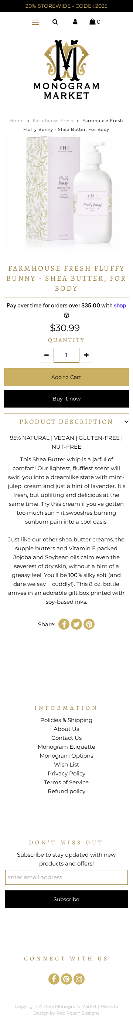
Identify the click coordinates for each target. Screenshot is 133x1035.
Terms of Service (66, 782)
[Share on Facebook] (63, 624)
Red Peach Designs (78, 1013)
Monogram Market (76, 1006)
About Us (66, 728)
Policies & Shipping (66, 719)
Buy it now (66, 398)
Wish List (66, 764)
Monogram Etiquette (66, 746)
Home (17, 120)
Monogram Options (66, 755)
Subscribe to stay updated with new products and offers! (66, 859)
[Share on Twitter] (76, 624)
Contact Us (66, 737)
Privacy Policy (66, 773)
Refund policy (66, 791)
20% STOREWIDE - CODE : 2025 (66, 6)
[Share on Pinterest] (89, 624)
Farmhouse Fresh (53, 120)
